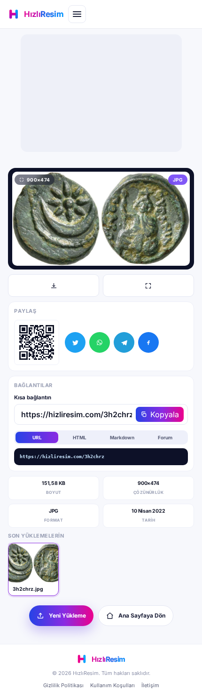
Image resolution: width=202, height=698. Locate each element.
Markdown (122, 437)
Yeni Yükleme (67, 615)
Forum (165, 437)
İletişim (150, 685)
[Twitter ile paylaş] (75, 342)
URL (37, 437)
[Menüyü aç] (77, 14)
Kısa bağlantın (32, 397)
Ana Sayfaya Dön (141, 615)
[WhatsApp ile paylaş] (99, 342)
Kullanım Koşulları (112, 685)
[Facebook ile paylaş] (148, 342)
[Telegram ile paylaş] (124, 342)
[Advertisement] (101, 93)
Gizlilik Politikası (63, 685)
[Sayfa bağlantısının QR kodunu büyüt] (36, 342)
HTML (79, 437)
